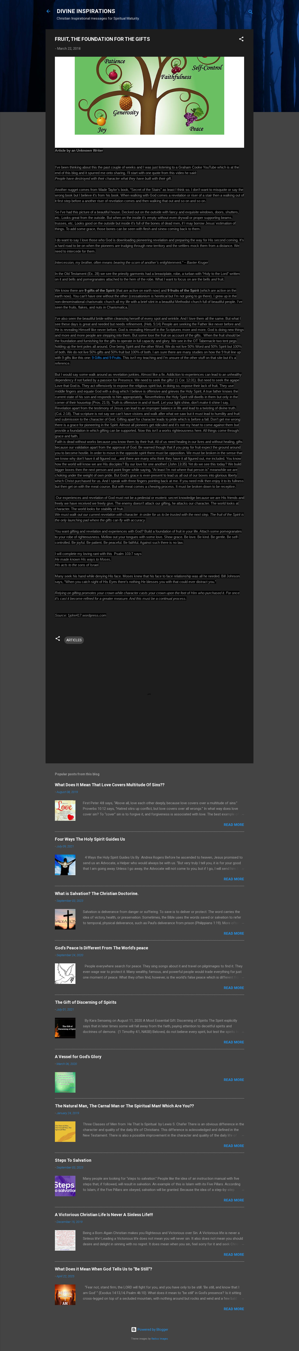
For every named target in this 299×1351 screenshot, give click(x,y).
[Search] (250, 13)
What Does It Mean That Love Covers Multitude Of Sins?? (109, 784)
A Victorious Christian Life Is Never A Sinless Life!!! (104, 1214)
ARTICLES (74, 640)
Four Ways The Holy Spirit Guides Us (90, 839)
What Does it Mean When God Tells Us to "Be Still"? (103, 1269)
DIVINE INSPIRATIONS (86, 11)
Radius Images (159, 1338)
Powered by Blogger (152, 1329)
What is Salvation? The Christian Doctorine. (97, 893)
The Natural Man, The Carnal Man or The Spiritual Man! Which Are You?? (124, 1105)
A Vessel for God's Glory (78, 1056)
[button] (241, 39)
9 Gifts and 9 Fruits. (107, 358)
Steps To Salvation (73, 1160)
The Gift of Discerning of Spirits (85, 1002)
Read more (234, 825)
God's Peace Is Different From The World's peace (101, 947)
